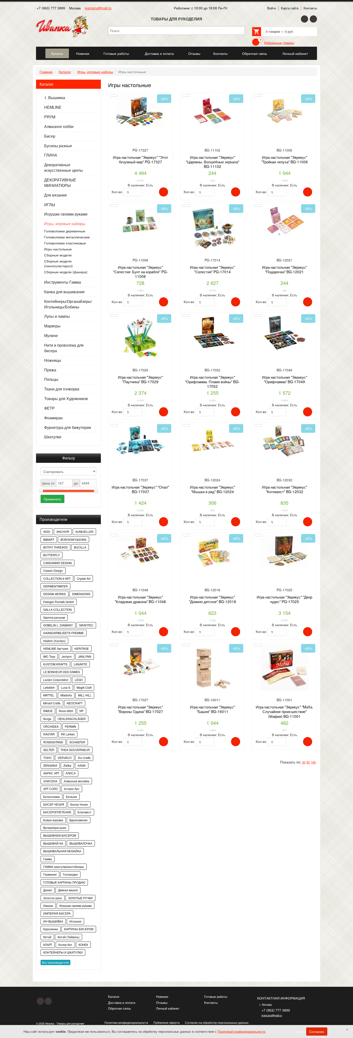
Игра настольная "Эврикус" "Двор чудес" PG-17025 (284, 599)
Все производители (55, 962)
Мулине (51, 335)
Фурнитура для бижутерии (67, 427)
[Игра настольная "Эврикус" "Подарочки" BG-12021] (284, 230)
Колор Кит (65, 944)
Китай (47, 937)
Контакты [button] (220, 53)
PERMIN (70, 726)
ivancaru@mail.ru (98, 8)
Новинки (162, 996)
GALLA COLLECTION (57, 609)
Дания (47, 890)
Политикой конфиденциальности (241, 1031)
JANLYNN (84, 656)
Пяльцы (51, 379)
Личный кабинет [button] (295, 53)
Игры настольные (58, 249)
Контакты (310, 8)
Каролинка (50, 929)
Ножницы (52, 360)
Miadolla (66, 695)
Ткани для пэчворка (61, 389)
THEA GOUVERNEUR (75, 750)
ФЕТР (49, 408)
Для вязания (55, 195)
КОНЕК (83, 944)
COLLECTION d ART (57, 578)
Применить (52, 499)
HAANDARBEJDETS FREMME (63, 633)
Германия (50, 874)
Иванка (48, 906)
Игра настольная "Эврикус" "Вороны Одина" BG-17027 (140, 709)
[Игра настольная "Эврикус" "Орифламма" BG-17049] (284, 340)
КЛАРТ (47, 944)
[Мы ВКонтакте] (313, 19)
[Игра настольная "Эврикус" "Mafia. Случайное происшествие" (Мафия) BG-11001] (284, 670)
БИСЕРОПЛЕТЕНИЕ (57, 812)
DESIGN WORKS (54, 594)
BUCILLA (80, 547)
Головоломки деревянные (64, 231)
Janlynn (66, 656)
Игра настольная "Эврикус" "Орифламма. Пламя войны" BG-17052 (212, 381)
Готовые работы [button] (116, 53)
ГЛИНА (50, 155)
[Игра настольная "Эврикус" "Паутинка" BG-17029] (140, 340)
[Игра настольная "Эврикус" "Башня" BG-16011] (212, 670)
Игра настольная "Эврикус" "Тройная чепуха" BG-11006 (284, 159)
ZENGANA (50, 765)
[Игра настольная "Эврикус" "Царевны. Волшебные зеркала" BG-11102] (212, 120)
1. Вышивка (54, 97)
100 (313, 762)
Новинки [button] (82, 53)
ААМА (82, 765)
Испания (75, 921)
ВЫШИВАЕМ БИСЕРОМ (59, 835)
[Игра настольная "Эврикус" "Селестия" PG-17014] (212, 230)
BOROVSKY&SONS (73, 539)
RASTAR (49, 734)
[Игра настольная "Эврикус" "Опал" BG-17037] (140, 450)
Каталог (65, 71)
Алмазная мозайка (76, 781)
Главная (46, 71)
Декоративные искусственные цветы (63, 167)
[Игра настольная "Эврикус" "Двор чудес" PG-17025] (284, 560)
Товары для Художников (66, 398)
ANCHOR (62, 531)
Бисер (49, 136)
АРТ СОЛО (50, 789)
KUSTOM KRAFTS (55, 664)
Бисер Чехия (79, 804)
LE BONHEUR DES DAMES (61, 672)
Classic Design (53, 570)
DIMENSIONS (81, 594)
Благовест (84, 812)
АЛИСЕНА (50, 781)
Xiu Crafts (84, 758)
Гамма (47, 859)
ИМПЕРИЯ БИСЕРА (57, 913)
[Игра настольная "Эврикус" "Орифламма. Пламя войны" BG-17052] (212, 340)
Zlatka (67, 765)
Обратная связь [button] (254, 53)
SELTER (48, 750)
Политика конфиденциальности (126, 1022)
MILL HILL (84, 695)
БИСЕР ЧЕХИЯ (53, 804)
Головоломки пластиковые (65, 243)
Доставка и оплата (121, 1002)
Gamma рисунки (54, 617)
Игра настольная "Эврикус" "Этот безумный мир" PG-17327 (140, 159)
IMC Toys (49, 656)
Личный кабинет (167, 1008)
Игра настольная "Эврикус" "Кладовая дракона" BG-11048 (140, 599)
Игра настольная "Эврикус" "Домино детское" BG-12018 (212, 599)
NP (81, 711)
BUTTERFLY (51, 555)
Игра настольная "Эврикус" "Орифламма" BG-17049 (284, 379)
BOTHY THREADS (55, 547)
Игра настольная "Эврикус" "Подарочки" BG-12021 (284, 269)
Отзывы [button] (194, 53)
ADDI (46, 531)
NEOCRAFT (75, 703)
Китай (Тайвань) (68, 937)
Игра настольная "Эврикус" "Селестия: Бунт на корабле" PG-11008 (140, 271)
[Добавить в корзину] (163, 192)
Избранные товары (279, 42)
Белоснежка (51, 797)
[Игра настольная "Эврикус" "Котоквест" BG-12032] (284, 450)
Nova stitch (66, 711)
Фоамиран (53, 417)
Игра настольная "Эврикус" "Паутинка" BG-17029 (140, 379)
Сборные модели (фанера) (65, 271)
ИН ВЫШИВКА (53, 921)
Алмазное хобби (58, 126)
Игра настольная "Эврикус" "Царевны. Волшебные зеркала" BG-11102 (212, 161)
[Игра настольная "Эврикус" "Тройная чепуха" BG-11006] (284, 120)
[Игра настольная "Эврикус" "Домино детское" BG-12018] (212, 560)
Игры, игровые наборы (95, 71)
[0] (255, 42)
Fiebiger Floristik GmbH (58, 602)
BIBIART (48, 539)
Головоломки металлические (67, 237)
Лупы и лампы (57, 316)
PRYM (49, 117)
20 (303, 762)
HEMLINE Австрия (55, 648)
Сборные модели (58, 255)
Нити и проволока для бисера (64, 348)
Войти (271, 8)
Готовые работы (215, 996)
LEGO (79, 680)
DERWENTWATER (55, 586)
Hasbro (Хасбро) (54, 641)
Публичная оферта (166, 1022)
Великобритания (54, 828)
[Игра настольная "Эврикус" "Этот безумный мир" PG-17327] (140, 120)
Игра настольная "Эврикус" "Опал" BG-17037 (140, 489)
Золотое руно (52, 898)
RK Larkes (68, 734)
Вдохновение (78, 820)
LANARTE (80, 664)
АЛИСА (71, 773)
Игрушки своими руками (65, 214)
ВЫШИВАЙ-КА (53, 843)
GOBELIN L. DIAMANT (58, 625)
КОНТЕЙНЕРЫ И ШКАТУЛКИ (63, 952)
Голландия (70, 874)
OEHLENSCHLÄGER (72, 719)
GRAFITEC (86, 625)
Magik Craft (84, 687)
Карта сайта (289, 8)
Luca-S (65, 687)
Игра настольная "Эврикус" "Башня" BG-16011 (212, 709)
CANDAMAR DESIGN (57, 563)
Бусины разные (58, 145)
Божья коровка (53, 820)
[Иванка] (40, 51)
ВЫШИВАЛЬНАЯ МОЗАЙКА (62, 851)
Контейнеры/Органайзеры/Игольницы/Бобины (68, 304)
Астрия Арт (71, 789)
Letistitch (49, 687)
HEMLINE (52, 107)
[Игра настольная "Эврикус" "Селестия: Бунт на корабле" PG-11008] (140, 230)
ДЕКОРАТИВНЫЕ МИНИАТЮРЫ (60, 182)
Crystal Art (83, 578)
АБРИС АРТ (51, 773)
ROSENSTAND (53, 742)
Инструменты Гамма (62, 282)
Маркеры (52, 326)
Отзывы (161, 1002)
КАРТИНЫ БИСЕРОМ (78, 929)
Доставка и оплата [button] (159, 53)
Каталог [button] (57, 53)
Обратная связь (119, 1008)
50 (308, 762)
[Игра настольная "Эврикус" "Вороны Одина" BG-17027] (140, 670)
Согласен (316, 1031)
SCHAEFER (77, 742)
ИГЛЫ (49, 204)
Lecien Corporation (55, 680)
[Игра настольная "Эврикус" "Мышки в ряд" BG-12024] (212, 450)
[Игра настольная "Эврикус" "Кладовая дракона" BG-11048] (140, 560)
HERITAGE (81, 648)
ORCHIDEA (51, 726)
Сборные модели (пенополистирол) (58, 263)
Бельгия (71, 797)
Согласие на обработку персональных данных (217, 1022)
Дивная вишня (68, 890)
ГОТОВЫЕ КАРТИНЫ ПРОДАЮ (64, 882)
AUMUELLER (84, 531)
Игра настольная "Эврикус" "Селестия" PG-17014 (212, 269)
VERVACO (65, 758)
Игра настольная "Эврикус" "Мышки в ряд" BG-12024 (212, 489)
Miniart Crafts (52, 703)
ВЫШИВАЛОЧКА (80, 843)
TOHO (47, 758)
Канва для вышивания (64, 291)
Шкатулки (52, 436)
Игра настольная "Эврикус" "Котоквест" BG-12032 (284, 489)
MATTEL (48, 695)
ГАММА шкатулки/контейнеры (63, 867)
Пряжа (50, 370)
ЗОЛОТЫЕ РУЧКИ (80, 898)
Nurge (47, 719)
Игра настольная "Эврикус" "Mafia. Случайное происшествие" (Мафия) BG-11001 (284, 711)
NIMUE (48, 711)
